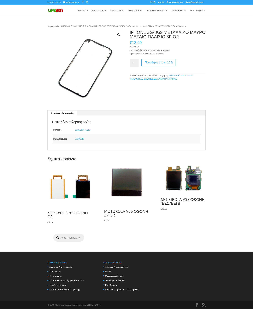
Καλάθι (108, 271)
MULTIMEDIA (196, 10)
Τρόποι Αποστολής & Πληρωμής (64, 289)
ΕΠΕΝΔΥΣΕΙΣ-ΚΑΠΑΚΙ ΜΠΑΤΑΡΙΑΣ (114, 26)
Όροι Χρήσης (111, 285)
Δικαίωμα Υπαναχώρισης (60, 266)
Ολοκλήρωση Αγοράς (194, 2)
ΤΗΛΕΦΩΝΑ (177, 10)
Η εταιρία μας (55, 275)
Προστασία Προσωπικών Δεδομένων (122, 289)
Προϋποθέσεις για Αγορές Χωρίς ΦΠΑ (66, 280)
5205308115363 (82, 129)
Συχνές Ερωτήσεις (57, 285)
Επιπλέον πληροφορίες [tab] (62, 112)
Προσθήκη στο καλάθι (159, 62)
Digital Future (94, 304)
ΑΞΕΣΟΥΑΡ (115, 10)
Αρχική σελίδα (53, 26)
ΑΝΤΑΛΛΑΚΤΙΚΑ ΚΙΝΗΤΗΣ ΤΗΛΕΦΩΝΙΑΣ (79, 26)
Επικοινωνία (55, 271)
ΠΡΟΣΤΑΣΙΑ (98, 10)
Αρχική (161, 2)
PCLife (153, 2)
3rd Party (79, 138)
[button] (118, 34)
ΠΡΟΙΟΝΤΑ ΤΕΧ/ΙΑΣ (155, 10)
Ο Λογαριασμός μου (175, 2)
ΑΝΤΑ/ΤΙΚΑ (133, 10)
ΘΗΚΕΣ (81, 10)
